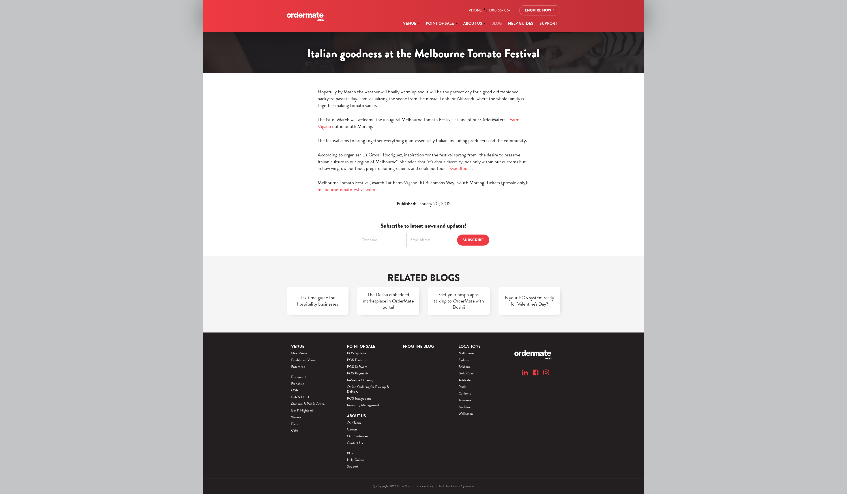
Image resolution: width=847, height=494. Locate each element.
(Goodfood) (460, 168)
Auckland (465, 406)
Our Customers (358, 436)
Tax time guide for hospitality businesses (317, 301)
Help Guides (520, 23)
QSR (294, 390)
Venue (409, 23)
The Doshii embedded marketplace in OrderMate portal (388, 300)
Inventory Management (363, 405)
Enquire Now (538, 10)
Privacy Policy (425, 486)
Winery (296, 417)
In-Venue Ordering (360, 380)
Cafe (294, 430)
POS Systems (356, 353)
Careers (352, 429)
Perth (462, 386)
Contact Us (355, 442)
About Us (472, 23)
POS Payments (358, 373)
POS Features (357, 359)
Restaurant (298, 376)
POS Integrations (359, 398)
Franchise (297, 383)
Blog (496, 23)
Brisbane (464, 366)
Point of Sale (440, 23)
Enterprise (298, 366)
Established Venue (303, 359)
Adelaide (464, 380)
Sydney (464, 359)
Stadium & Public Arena (308, 403)
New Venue (299, 353)
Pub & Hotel (300, 396)
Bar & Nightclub (302, 410)
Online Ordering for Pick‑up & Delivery (368, 389)
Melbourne (466, 353)
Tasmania (465, 400)
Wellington (466, 413)
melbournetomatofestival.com (346, 189)
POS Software (357, 366)
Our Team (354, 422)
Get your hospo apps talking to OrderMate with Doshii (459, 300)
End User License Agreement (456, 486)
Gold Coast (466, 373)
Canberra (465, 393)
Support (548, 23)
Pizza (294, 423)
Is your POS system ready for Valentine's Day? (529, 301)
